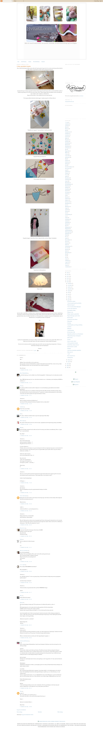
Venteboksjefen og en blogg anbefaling (74, 324)
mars (69, 299)
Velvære (66, 263)
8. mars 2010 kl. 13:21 (26, 395)
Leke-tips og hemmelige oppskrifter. (74, 350)
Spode (66, 251)
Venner (66, 265)
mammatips (67, 222)
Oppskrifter (67, 233)
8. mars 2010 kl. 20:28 (26, 524)
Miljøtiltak (67, 228)
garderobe (67, 171)
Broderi (66, 144)
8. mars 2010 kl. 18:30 (26, 503)
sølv (66, 257)
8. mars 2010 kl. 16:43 (26, 468)
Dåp (66, 158)
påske (66, 238)
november (70, 285)
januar (69, 361)
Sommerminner (68, 246)
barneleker (67, 135)
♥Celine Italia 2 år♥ (71, 332)
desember (70, 283)
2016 (68, 272)
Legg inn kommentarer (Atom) (27, 714)
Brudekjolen (67, 146)
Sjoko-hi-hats (70, 337)
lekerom (66, 211)
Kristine (21, 602)
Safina (21, 539)
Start (18, 61)
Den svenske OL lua (71, 355)
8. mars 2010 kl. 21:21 (26, 547)
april (69, 298)
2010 (68, 281)
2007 (68, 367)
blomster (66, 141)
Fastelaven (67, 162)
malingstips (67, 219)
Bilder (66, 138)
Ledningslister (70, 357)
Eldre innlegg (60, 712)
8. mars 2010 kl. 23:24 (26, 582)
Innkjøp (66, 187)
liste (66, 212)
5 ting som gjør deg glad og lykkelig (74, 303)
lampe (66, 208)
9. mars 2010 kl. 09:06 (26, 637)
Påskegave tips (70, 312)
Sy (65, 255)
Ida (20, 413)
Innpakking (67, 189)
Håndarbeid (67, 185)
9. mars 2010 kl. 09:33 (26, 688)
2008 (68, 365)
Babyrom (67, 128)
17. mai (66, 122)
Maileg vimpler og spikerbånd (73, 314)
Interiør (66, 190)
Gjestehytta (67, 177)
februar (69, 359)
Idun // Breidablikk (23, 373)
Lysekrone (69, 326)
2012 (68, 278)
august (69, 290)
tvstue (66, 259)
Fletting (66, 163)
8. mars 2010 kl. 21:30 (26, 561)
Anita (21, 385)
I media (29, 61)
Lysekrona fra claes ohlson (72, 319)
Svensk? (69, 339)
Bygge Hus (67, 151)
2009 (68, 363)
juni (69, 294)
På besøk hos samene (71, 301)
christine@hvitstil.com (69, 101)
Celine (66, 154)
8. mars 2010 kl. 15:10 (26, 417)
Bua (66, 149)
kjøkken (66, 200)
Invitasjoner (67, 192)
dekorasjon (67, 157)
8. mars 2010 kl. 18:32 (26, 510)
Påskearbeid (69, 321)
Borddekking (67, 143)
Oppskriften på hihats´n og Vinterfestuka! (75, 334)
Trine (21, 691)
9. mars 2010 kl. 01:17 (26, 592)
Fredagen (69, 348)
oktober (69, 287)
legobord (67, 209)
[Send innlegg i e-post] (37, 350)
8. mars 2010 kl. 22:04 (26, 571)
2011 (68, 280)
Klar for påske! (70, 317)
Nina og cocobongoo (24, 550)
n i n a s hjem (22, 564)
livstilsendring (68, 214)
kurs (66, 205)
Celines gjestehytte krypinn (24, 66)
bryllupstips (67, 147)
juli (68, 292)
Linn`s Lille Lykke (23, 495)
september (70, 288)
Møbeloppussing (68, 232)
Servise (66, 241)
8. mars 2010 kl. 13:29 (26, 403)
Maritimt (67, 224)
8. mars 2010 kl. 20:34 (26, 536)
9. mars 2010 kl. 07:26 (26, 599)
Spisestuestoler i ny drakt (72, 346)
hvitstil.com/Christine (24, 640)
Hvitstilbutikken (36, 61)
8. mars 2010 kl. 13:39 (26, 410)
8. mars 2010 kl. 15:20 (26, 424)
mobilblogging (68, 230)
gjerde (66, 176)
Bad (66, 130)
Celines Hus (67, 155)
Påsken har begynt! (71, 305)
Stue (66, 254)
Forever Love (22, 528)
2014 (68, 274)
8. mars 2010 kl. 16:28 (26, 435)
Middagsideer (67, 227)
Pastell (66, 235)
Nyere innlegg (19, 712)
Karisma (66, 197)
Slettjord (66, 243)
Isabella (66, 193)
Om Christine (23, 61)
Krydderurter (67, 203)
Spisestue (67, 249)
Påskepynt (69, 328)
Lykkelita (22, 406)
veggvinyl (67, 262)
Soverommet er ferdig (71, 310)
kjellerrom (67, 198)
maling (66, 217)
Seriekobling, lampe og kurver (73, 344)
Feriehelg (69, 323)
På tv (66, 236)
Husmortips (67, 182)
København (67, 206)
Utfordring (67, 260)
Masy (21, 595)
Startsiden (40, 712)
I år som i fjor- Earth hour (72, 308)
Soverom (67, 247)
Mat (66, 225)
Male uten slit (70, 352)
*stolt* (68, 353)
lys (65, 216)
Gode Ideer (67, 179)
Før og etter (67, 168)
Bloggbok (67, 139)
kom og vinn (67, 201)
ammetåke (67, 124)
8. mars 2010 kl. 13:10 (26, 370)
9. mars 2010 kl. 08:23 (26, 625)
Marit (21, 427)
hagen (66, 181)
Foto (66, 165)
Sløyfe (66, 244)
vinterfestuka (67, 266)
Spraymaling (67, 252)
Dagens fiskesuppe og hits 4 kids (73, 315)
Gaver (66, 174)
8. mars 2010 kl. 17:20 (26, 482)
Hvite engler (22, 420)
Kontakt (43, 61)
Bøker (66, 152)
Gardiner (66, 173)
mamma (66, 220)
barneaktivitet (67, 132)
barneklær (67, 133)
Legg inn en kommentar (21, 709)
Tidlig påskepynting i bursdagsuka (74, 335)
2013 (68, 276)
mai (68, 296)
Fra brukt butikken (68, 166)
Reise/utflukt (67, 239)
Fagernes (67, 160)
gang (66, 170)
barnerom (67, 136)
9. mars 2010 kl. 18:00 (26, 706)
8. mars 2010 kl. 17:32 (26, 492)
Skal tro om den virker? (71, 341)
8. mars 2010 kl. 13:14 (26, 382)
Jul (65, 195)
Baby (66, 127)
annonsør (67, 125)
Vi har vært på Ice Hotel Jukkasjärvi (74, 306)
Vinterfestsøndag (70, 330)
